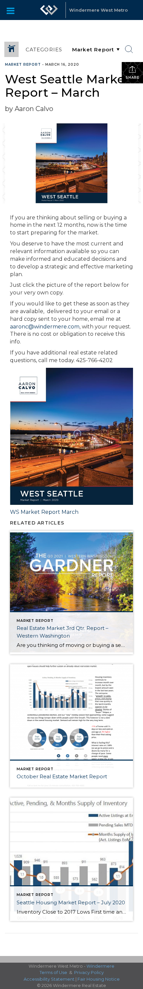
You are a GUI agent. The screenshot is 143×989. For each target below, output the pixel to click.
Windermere (100, 966)
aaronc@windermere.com (44, 326)
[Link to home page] (49, 10)
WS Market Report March (44, 512)
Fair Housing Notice (98, 979)
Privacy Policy (89, 972)
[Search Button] (129, 49)
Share (132, 77)
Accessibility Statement (49, 979)
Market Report (23, 64)
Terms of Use (53, 972)
